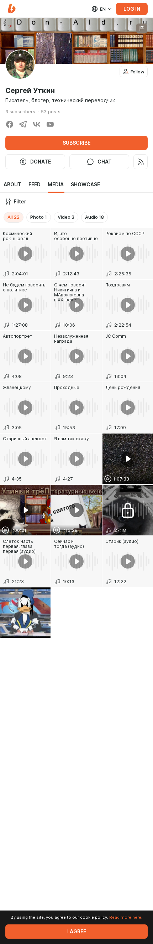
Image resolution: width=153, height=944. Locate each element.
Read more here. (125, 917)
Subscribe (76, 143)
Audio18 (94, 217)
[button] (11, 8)
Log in (131, 9)
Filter (20, 201)
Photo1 (38, 217)
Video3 (66, 217)
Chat (104, 162)
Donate (40, 162)
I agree (76, 931)
